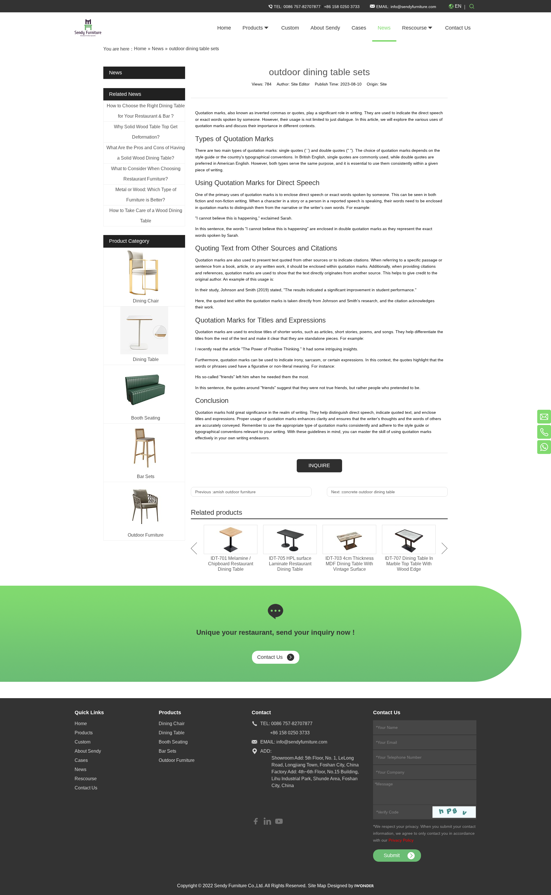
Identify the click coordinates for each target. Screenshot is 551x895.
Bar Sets (145, 476)
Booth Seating (145, 418)
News (80, 769)
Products (84, 732)
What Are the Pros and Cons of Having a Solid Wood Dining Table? (145, 152)
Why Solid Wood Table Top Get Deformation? (145, 131)
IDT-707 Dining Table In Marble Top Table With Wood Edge (409, 564)
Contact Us (270, 657)
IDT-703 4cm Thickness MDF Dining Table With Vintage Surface (349, 564)
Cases (81, 760)
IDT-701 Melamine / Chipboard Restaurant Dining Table (230, 564)
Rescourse (86, 778)
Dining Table (146, 359)
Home (81, 723)
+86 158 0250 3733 (342, 6)
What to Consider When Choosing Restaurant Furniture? (146, 173)
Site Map (317, 885)
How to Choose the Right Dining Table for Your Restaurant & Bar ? (146, 111)
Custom (82, 741)
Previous (194, 548)
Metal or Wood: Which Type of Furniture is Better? (145, 194)
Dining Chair (146, 300)
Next (445, 548)
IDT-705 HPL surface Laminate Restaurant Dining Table (290, 564)
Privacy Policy (401, 840)
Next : (363, 492)
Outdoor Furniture (146, 535)
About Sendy (88, 751)
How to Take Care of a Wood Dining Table (145, 215)
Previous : (225, 492)
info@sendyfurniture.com (413, 6)
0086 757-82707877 (303, 6)
